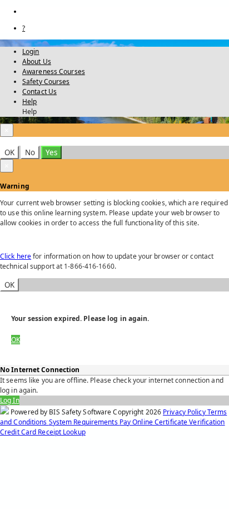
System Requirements (84, 422)
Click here (15, 256)
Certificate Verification (190, 422)
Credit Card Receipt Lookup (43, 432)
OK (9, 152)
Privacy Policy (185, 412)
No (30, 152)
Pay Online (137, 422)
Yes (51, 152)
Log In (9, 400)
